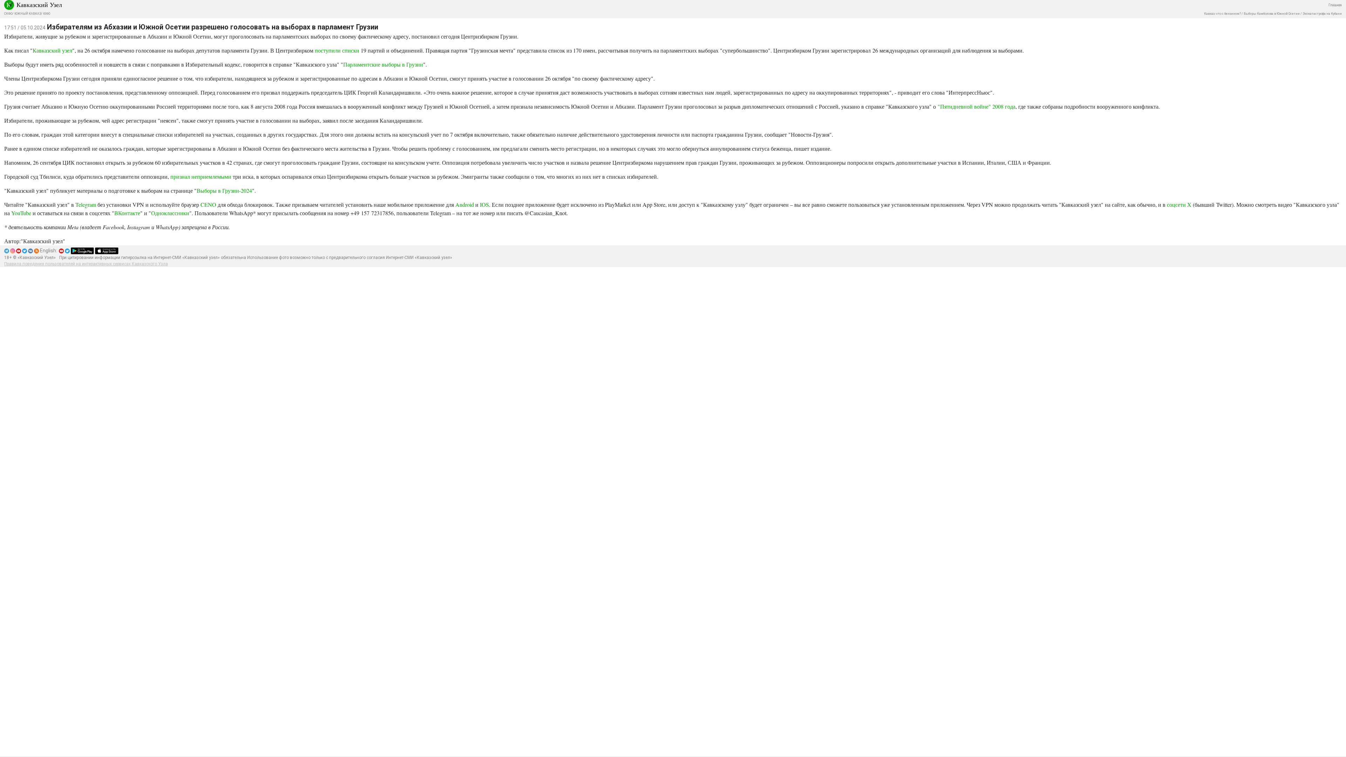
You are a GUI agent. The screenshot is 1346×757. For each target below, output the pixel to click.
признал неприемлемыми (200, 176)
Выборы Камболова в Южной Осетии (1272, 13)
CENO (208, 204)
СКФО (8, 13)
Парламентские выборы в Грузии (383, 64)
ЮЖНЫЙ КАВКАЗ (27, 13)
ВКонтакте (127, 213)
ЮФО (46, 13)
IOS (484, 204)
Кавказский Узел (39, 4)
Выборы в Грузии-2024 (224, 190)
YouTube (21, 213)
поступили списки (337, 50)
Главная (1335, 5)
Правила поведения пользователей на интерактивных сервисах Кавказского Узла (86, 263)
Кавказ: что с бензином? (1222, 13)
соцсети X (1179, 204)
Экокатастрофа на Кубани (1322, 13)
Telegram (85, 204)
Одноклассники (170, 213)
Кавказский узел (52, 50)
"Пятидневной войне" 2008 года (976, 106)
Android (464, 204)
